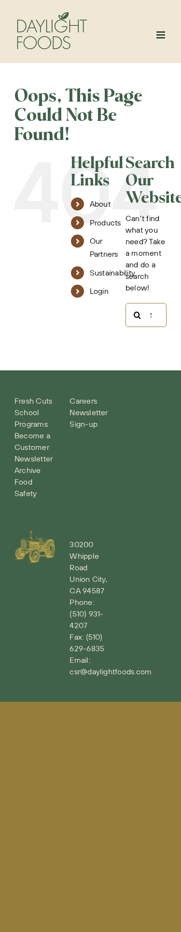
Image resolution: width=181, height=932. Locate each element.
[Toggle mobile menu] (161, 35)
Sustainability (112, 272)
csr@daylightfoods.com (111, 671)
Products (105, 222)
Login (99, 291)
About (100, 204)
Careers (83, 401)
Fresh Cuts (33, 401)
